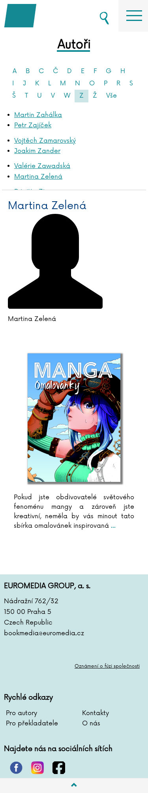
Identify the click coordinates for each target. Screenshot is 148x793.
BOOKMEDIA (43, 16)
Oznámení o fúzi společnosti (107, 666)
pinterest (16, 767)
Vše (111, 96)
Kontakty (95, 713)
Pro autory (21, 713)
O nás (91, 723)
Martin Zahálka (38, 115)
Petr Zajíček (32, 125)
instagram (37, 767)
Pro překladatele (32, 723)
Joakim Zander (37, 151)
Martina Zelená (38, 177)
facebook (58, 767)
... (112, 526)
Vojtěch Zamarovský (45, 141)
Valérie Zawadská (42, 166)
